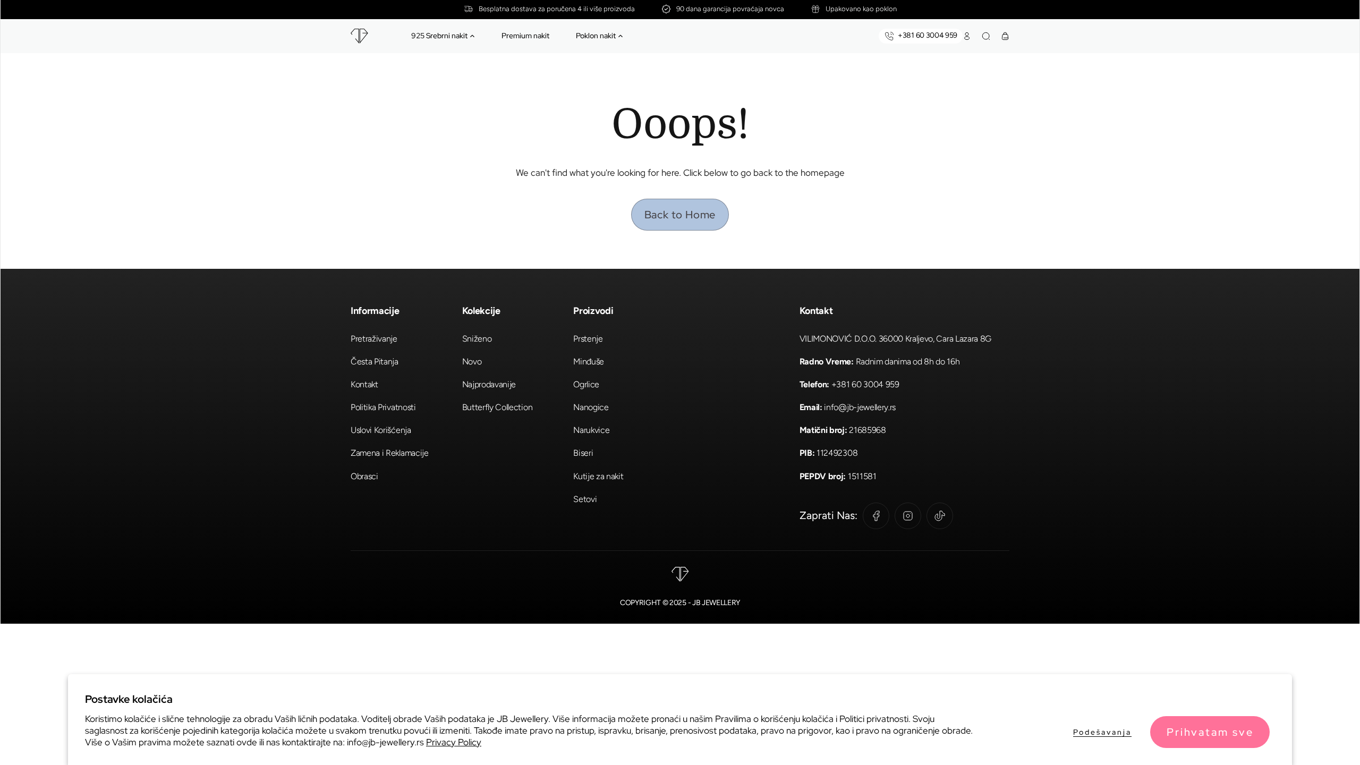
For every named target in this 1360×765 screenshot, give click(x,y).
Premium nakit (525, 35)
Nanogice (590, 407)
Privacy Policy (453, 742)
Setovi (585, 499)
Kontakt (364, 384)
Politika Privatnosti (383, 407)
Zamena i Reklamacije (390, 453)
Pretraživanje (374, 339)
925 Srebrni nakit (439, 35)
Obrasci (364, 476)
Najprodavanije (489, 384)
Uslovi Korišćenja (381, 430)
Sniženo (477, 339)
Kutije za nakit (598, 476)
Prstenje (587, 339)
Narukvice (591, 430)
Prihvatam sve (1210, 732)
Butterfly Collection (497, 407)
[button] (472, 36)
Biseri (583, 453)
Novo (472, 361)
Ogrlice (586, 384)
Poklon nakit (596, 35)
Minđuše (588, 361)
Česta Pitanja (374, 361)
